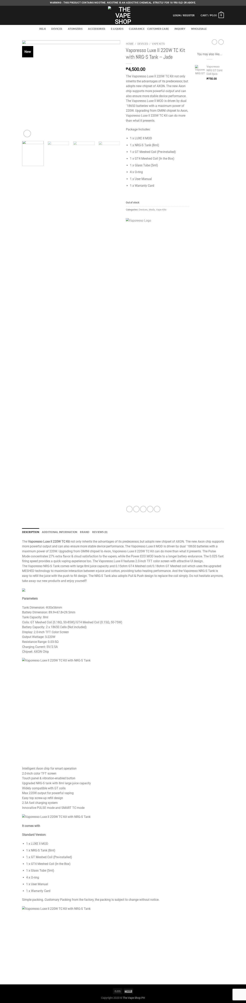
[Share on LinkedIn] (157, 509)
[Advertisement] (209, 143)
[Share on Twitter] (136, 509)
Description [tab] (30, 532)
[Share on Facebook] (129, 509)
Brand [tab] (84, 532)
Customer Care (158, 28)
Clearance (136, 28)
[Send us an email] (222, 3)
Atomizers (75, 28)
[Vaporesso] (153, 362)
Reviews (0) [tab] (100, 532)
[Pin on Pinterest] (150, 509)
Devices (56, 28)
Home (130, 43)
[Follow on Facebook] (215, 3)
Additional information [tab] (59, 532)
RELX (42, 28)
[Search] (23, 15)
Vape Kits (158, 43)
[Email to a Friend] (143, 509)
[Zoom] (27, 133)
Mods (152, 209)
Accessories (96, 28)
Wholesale (199, 28)
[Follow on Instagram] (218, 3)
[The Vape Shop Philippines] (123, 15)
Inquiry (180, 28)
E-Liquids (117, 28)
